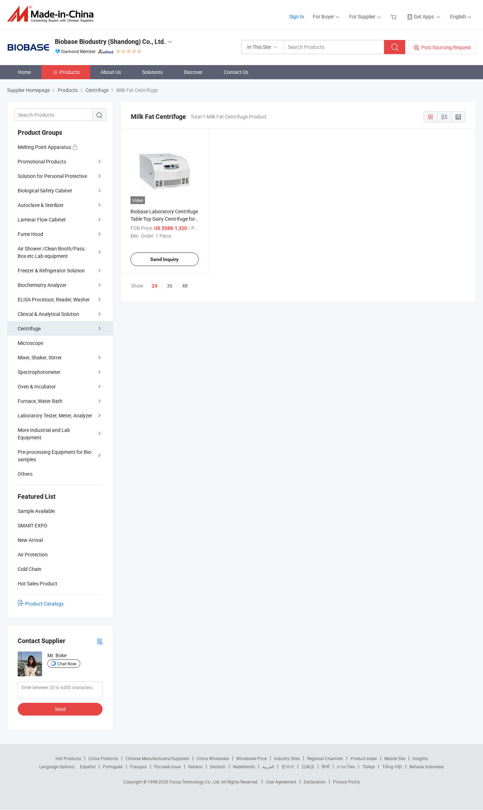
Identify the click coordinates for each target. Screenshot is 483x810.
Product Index (363, 758)
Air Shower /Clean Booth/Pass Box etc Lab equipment (51, 252)
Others (25, 473)
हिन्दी (326, 766)
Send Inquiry (164, 259)
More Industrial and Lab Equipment (44, 434)
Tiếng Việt (392, 766)
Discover (193, 72)
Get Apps (424, 16)
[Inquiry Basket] (394, 16)
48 (185, 285)
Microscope (30, 343)
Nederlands (244, 766)
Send (60, 709)
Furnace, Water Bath (40, 401)
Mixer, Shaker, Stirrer (40, 357)
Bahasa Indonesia (426, 766)
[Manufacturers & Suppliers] (52, 14)
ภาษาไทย (346, 766)
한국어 (287, 766)
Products (69, 72)
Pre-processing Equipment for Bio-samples (55, 456)
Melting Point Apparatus (45, 147)
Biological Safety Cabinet (45, 190)
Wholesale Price (251, 758)
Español (87, 766)
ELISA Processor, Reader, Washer (54, 299)
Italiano (195, 766)
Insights (420, 758)
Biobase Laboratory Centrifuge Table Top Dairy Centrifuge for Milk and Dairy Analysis (164, 219)
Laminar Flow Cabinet (42, 219)
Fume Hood (30, 234)
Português (113, 766)
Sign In (296, 16)
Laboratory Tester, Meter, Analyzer (55, 415)
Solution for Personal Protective (52, 176)
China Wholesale (213, 758)
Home (24, 72)
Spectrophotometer (39, 372)
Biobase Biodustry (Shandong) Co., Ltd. (110, 41)
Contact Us (236, 72)
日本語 (308, 766)
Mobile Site (394, 758)
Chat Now (66, 663)
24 (154, 286)
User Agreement (281, 782)
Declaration (315, 782)
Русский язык (167, 766)
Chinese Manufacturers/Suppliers (157, 758)
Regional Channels (325, 758)
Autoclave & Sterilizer (41, 205)
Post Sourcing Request (446, 47)
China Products (103, 758)
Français (138, 766)
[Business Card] (100, 641)
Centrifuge (29, 328)
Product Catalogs (44, 603)
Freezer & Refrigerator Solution (51, 270)
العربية (268, 766)
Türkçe (368, 766)
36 (170, 285)
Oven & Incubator (37, 386)
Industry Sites (287, 758)
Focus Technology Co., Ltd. (195, 782)
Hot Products (68, 758)
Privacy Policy (346, 782)
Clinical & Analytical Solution (48, 314)
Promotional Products (42, 161)
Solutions (152, 72)
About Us (111, 72)
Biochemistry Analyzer (42, 285)
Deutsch (218, 766)
